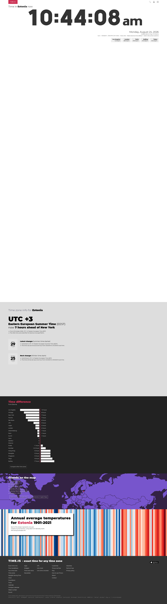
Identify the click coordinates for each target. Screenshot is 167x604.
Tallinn (17, 485)
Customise (55, 566)
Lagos (10, 425)
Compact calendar (13, 587)
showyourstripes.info (19, 530)
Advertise (69, 566)
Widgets (26, 568)
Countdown (11, 580)
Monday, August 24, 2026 (144, 32)
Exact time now (13, 566)
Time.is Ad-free (56, 568)
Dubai (10, 445)
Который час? (59, 597)
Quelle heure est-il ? (39, 597)
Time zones (11, 573)
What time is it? (12, 597)
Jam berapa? (74, 597)
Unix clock (40, 568)
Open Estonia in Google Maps (19, 497)
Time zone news (29, 570)
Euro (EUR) (19, 486)
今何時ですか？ (90, 597)
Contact (54, 578)
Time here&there (13, 568)
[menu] (158, 2)
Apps (25, 566)
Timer (10, 582)
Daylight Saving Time (14, 575)
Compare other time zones (18, 466)
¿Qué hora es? (31, 597)
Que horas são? (66, 597)
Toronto (10, 417)
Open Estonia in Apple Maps (39, 497)
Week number (12, 590)
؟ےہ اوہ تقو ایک (109, 597)
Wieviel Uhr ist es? (82, 597)
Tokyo (154, 40)
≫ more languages (117, 597)
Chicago (10, 412)
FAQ (53, 570)
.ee (26, 490)
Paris (136, 40)
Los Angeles (116, 40)
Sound (10, 592)
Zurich (10, 436)
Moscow (10, 443)
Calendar (11, 585)
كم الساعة (47, 597)
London (126, 40)
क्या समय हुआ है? (24, 597)
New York (11, 415)
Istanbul (10, 440)
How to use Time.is (57, 573)
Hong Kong (11, 451)
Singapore (11, 456)
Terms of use (70, 568)
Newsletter (27, 573)
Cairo (9, 438)
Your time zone (12, 570)
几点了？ (18, 597)
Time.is (13, 2)
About (54, 575)
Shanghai (11, 453)
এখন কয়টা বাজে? (52, 597)
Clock (10, 578)
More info (123, 35)
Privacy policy (70, 570)
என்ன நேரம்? (102, 597)
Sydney (10, 461)
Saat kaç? (96, 597)
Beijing (145, 40)
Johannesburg (12, 430)
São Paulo (11, 420)
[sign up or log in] (154, 2)
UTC (9, 423)
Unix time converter (43, 570)
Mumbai (10, 448)
